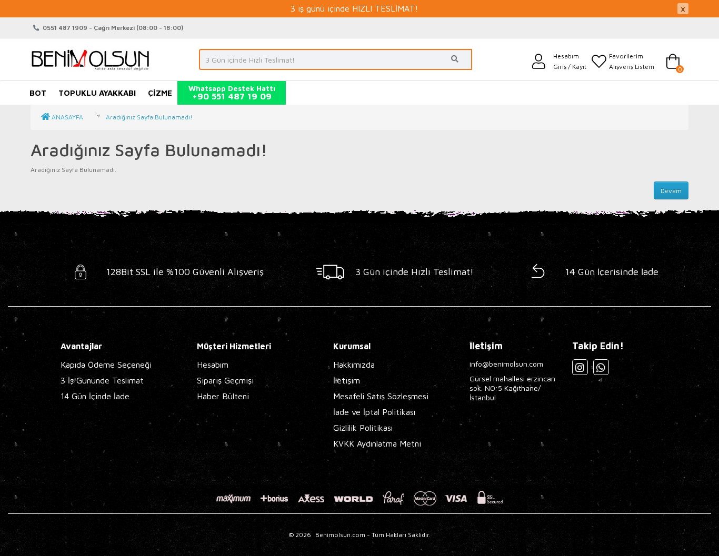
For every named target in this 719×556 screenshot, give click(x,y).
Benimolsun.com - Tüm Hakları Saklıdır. (373, 535)
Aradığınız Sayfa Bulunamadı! (149, 117)
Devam (671, 191)
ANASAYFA (66, 117)
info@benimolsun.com (506, 363)
